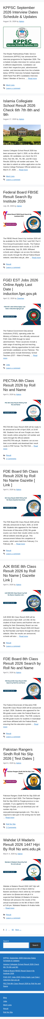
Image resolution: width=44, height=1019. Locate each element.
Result (8, 264)
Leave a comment (13, 88)
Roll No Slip (10, 824)
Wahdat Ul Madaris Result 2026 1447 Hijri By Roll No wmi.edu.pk (22, 844)
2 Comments (11, 459)
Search (6, 941)
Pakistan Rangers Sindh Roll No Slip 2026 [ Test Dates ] (18, 753)
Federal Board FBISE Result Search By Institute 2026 (20, 196)
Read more (32, 78)
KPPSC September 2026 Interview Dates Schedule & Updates (20, 12)
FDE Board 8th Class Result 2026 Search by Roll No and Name (22, 663)
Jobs (8, 365)
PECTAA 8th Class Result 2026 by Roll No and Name (19, 385)
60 (13, 930)
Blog (5, 998)
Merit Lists (10, 85)
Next (18, 930)
